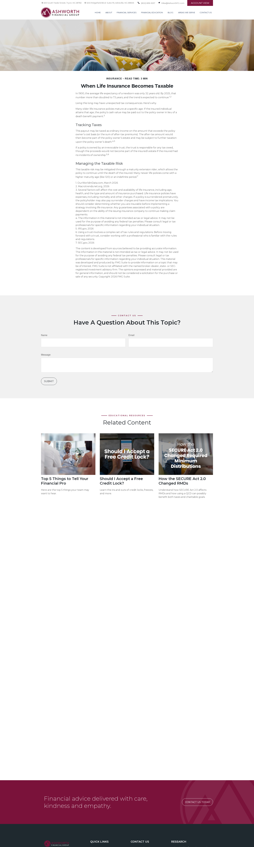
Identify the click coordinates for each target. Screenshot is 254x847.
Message (46, 354)
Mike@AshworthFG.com (172, 3)
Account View (200, 3)
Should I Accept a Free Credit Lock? (121, 480)
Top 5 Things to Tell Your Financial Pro (64, 480)
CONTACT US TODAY (197, 802)
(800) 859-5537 (148, 3)
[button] (97, 12)
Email (131, 335)
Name (44, 335)
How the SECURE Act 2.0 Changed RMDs (182, 480)
